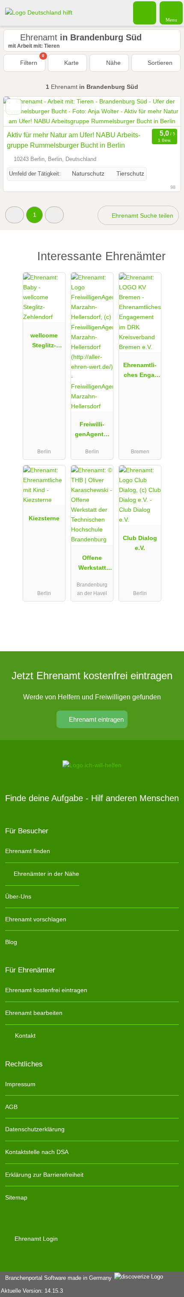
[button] (14, 215)
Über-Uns (18, 896)
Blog (11, 942)
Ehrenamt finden (27, 850)
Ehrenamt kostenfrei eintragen (46, 990)
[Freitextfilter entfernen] (145, 12)
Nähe (112, 62)
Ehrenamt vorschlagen (35, 919)
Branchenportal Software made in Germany (56, 1278)
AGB (11, 1106)
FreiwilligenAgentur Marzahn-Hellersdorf (92, 431)
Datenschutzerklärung (35, 1129)
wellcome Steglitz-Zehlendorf (44, 342)
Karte (70, 62)
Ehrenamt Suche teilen (141, 215)
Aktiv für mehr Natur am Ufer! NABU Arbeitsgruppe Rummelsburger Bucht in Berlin (73, 140)
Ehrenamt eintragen (95, 719)
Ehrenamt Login (35, 1238)
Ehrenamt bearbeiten (33, 1012)
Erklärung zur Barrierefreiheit (44, 1174)
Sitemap (16, 1197)
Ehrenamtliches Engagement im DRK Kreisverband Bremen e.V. (140, 371)
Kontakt (24, 1035)
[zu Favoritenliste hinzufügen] (13, 107)
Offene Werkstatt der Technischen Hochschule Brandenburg (92, 564)
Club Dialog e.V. (140, 543)
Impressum (20, 1084)
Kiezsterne (44, 518)
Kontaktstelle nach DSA (36, 1151)
